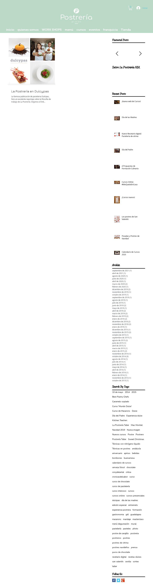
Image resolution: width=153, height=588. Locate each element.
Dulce (134, 411)
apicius (127, 453)
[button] (130, 8)
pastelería (116, 528)
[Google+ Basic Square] (123, 580)
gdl (127, 514)
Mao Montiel (137, 425)
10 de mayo (117, 392)
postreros (116, 538)
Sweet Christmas (136, 439)
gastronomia (118, 514)
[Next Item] (140, 53)
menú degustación (120, 523)
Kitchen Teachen (119, 420)
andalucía (136, 448)
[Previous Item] (117, 53)
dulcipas (116, 500)
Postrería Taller (119, 439)
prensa (134, 547)
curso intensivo (119, 491)
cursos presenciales (135, 495)
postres (126, 538)
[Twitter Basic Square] (118, 580)
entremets (133, 505)
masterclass (138, 519)
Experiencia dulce (134, 415)
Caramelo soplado (120, 401)
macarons (116, 519)
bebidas (135, 453)
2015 (133, 392)
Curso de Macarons (121, 411)
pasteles (127, 528)
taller (114, 566)
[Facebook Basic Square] (114, 580)
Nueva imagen (133, 429)
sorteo (136, 561)
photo (135, 528)
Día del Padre (118, 415)
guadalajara (135, 514)
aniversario (117, 453)
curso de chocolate (121, 481)
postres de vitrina (120, 542)
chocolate (131, 467)
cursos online (118, 495)
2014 (127, 392)
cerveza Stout (118, 467)
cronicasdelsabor (120, 476)
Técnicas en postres (121, 448)
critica (128, 472)
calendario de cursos (121, 462)
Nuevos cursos (119, 434)
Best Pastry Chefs (120, 396)
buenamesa (129, 458)
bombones (117, 458)
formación (137, 509)
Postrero (140, 434)
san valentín (117, 561)
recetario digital (119, 557)
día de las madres (130, 500)
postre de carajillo (120, 533)
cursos (131, 491)
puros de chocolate (121, 552)
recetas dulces (134, 557)
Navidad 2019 (118, 429)
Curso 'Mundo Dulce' (122, 406)
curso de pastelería (121, 486)
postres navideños (120, 547)
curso (132, 476)
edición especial (119, 505)
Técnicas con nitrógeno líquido (126, 443)
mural (133, 523)
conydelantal (118, 472)
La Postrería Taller (120, 425)
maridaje (127, 519)
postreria (134, 533)
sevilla (128, 561)
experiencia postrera (121, 509)
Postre (131, 434)
